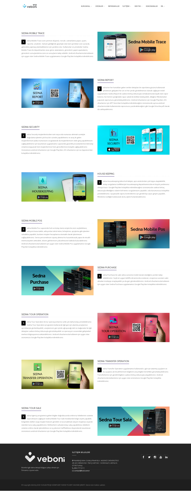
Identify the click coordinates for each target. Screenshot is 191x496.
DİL (162, 6)
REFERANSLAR (113, 6)
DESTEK (138, 6)
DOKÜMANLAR (152, 6)
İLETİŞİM (126, 6)
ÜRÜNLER (99, 6)
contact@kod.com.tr (82, 470)
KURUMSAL (85, 6)
